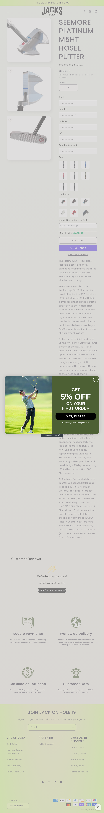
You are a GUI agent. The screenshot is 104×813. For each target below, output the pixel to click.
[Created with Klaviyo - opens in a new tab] (52, 435)
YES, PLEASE (75, 416)
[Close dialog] (96, 379)
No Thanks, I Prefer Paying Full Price (75, 423)
